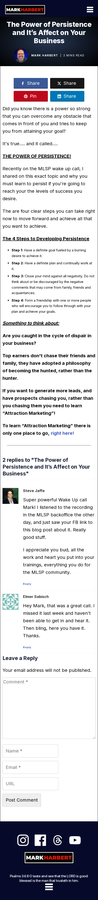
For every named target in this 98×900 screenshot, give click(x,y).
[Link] (23, 840)
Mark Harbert (44, 55)
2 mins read (74, 55)
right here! (62, 433)
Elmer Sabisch (36, 596)
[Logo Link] (25, 9)
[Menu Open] (77, 9)
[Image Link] (21, 55)
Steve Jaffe (34, 490)
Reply (27, 583)
